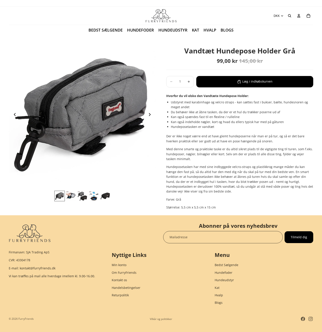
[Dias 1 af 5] (59, 196)
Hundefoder (223, 272)
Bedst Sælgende (226, 265)
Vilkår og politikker (161, 319)
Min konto (119, 265)
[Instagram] (310, 318)
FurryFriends (26, 319)
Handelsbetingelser (126, 288)
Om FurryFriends (124, 272)
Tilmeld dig (299, 237)
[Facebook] (303, 318)
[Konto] (299, 16)
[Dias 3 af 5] (82, 196)
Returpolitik (120, 295)
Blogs (219, 303)
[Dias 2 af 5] (71, 196)
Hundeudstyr (224, 280)
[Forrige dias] (13, 115)
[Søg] (289, 16)
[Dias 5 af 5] (105, 196)
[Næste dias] (151, 115)
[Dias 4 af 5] (94, 196)
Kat (217, 288)
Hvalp (219, 295)
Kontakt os (119, 280)
